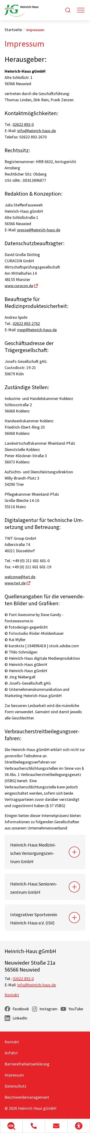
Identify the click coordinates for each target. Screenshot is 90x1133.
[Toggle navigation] (80, 10)
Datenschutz (15, 1086)
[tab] (45, 852)
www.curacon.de (19, 285)
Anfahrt (11, 1052)
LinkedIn (19, 1018)
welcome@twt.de (20, 576)
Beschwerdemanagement (27, 1097)
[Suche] (67, 10)
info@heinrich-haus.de (36, 130)
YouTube (75, 1008)
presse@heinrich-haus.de (38, 230)
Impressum (14, 1075)
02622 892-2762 (26, 323)
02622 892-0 (23, 124)
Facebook (20, 1008)
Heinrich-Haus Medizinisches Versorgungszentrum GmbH (33, 853)
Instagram (48, 1008)
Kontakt (12, 994)
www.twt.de (15, 583)
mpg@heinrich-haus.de (37, 329)
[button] (11, 1126)
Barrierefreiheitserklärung (27, 1064)
